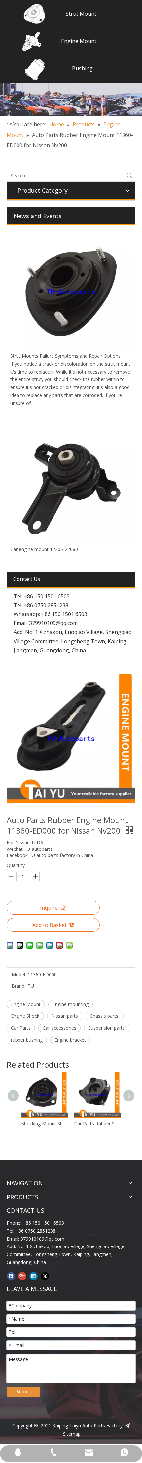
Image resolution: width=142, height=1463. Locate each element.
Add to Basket (49, 925)
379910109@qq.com (53, 623)
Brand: (18, 986)
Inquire (49, 907)
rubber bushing (27, 1040)
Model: (19, 974)
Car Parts (21, 1028)
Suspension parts (107, 1028)
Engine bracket (70, 1040)
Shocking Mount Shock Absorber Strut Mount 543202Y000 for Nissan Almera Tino (23, 1123)
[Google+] (22, 1276)
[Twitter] (45, 1276)
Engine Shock (25, 1016)
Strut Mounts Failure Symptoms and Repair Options (65, 356)
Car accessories (59, 1028)
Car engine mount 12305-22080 (44, 549)
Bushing (82, 68)
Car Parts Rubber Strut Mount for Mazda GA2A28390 (76, 1123)
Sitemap (72, 1434)
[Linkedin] (33, 1276)
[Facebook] (11, 1276)
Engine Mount (78, 41)
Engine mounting (71, 1004)
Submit (24, 1391)
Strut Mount (81, 13)
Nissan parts (64, 1016)
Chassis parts (105, 1016)
